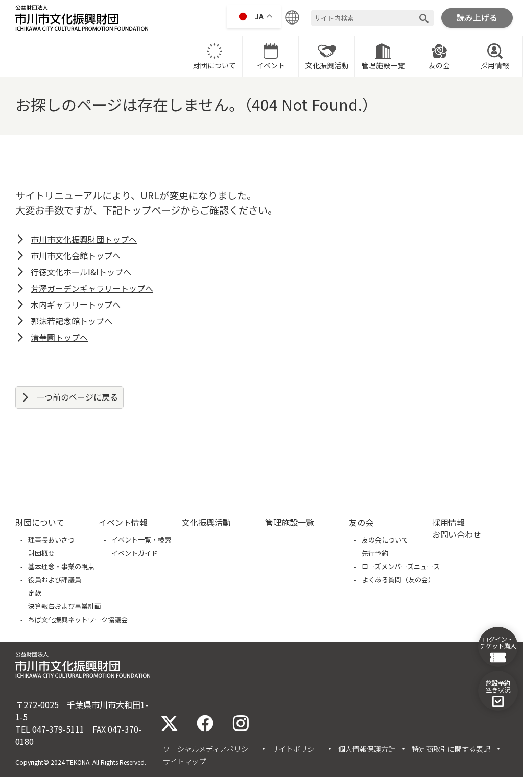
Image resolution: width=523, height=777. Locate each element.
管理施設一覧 (383, 65)
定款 (34, 593)
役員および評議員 (54, 579)
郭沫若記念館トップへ (71, 321)
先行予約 (375, 553)
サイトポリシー (297, 748)
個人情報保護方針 (366, 748)
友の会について (385, 539)
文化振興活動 (326, 65)
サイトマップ (184, 761)
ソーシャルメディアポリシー (209, 748)
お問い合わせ (456, 534)
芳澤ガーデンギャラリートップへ (92, 288)
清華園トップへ (59, 337)
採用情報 (495, 65)
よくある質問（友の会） (398, 579)
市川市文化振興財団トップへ (84, 239)
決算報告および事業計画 (64, 606)
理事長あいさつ (51, 539)
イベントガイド (134, 553)
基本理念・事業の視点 (61, 566)
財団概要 (41, 553)
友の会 (439, 65)
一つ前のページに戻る (77, 397)
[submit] (424, 18)
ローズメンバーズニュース (401, 566)
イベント (270, 65)
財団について (214, 65)
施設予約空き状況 (498, 686)
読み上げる (477, 17)
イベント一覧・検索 (141, 539)
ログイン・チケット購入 (498, 642)
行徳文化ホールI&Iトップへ (81, 272)
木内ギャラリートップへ (76, 304)
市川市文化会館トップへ (76, 255)
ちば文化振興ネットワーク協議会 (78, 619)
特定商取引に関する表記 (451, 748)
